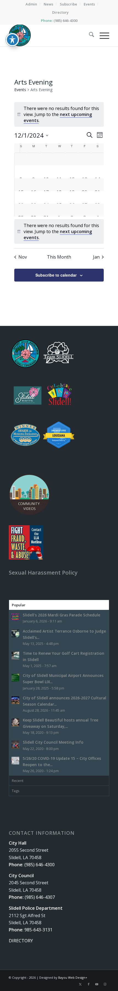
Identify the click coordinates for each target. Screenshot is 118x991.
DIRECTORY (21, 941)
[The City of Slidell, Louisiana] (49, 35)
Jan (96, 257)
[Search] (88, 35)
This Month (59, 257)
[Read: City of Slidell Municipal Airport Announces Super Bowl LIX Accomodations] (15, 678)
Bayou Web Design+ (72, 977)
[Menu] (101, 35)
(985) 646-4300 (65, 20)
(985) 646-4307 (40, 897)
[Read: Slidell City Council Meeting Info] (15, 744)
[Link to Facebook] (89, 984)
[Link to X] (80, 984)
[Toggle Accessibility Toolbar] (12, 39)
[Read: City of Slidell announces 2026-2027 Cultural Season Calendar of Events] (15, 700)
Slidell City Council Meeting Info (53, 742)
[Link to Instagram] (105, 984)
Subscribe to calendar (56, 275)
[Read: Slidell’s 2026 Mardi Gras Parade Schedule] (15, 617)
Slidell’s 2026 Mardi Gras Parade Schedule (61, 615)
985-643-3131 (38, 930)
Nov (22, 257)
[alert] (59, 231)
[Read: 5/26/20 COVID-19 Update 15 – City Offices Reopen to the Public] (15, 761)
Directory (60, 12)
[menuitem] (31, 4)
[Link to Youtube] (97, 984)
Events (20, 89)
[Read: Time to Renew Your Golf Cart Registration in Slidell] (15, 655)
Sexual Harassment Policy (43, 572)
